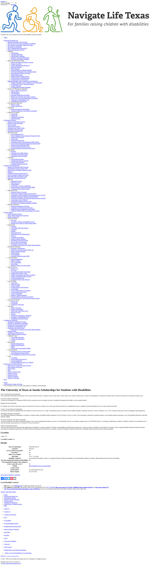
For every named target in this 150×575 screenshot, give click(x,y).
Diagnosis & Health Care (11, 496)
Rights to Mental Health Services (20, 76)
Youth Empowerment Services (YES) (21, 201)
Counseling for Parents (17, 237)
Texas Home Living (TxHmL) (19, 200)
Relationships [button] (11, 150)
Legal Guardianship (16, 293)
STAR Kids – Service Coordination (21, 186)
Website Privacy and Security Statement (15, 550)
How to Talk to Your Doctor (19, 90)
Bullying (13, 151)
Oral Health (14, 114)
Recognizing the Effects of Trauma (20, 73)
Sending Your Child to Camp (19, 273)
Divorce (13, 236)
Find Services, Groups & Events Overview (19, 365)
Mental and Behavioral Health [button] (16, 61)
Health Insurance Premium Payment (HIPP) (23, 187)
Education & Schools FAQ (15, 131)
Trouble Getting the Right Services (20, 147)
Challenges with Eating (17, 117)
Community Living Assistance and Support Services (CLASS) (28, 195)
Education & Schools (10, 498)
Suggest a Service (12, 373)
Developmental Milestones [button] (15, 103)
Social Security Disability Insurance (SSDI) (19, 170)
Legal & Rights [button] (12, 281)
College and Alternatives (18, 162)
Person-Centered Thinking (18, 239)
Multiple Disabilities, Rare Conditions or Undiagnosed (22, 81)
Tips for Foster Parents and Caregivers (18, 215)
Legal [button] (9, 356)
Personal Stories (12, 331)
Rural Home (14, 264)
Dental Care (14, 115)
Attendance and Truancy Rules (16, 128)
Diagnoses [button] (10, 51)
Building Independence (17, 343)
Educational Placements (17, 140)
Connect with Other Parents (8, 492)
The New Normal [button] (12, 218)
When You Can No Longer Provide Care (22, 250)
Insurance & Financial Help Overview (18, 167)
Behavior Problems (16, 67)
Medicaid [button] (10, 179)
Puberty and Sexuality (17, 309)
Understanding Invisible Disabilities (21, 87)
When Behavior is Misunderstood (20, 78)
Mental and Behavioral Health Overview (22, 62)
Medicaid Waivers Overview (19, 192)
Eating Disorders (15, 118)
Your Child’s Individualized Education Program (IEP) (25, 143)
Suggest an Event (12, 375)
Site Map (6, 535)
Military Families (15, 261)
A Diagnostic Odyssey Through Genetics (22, 84)
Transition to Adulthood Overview (17, 322)
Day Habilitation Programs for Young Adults (23, 354)
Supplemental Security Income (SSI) (18, 168)
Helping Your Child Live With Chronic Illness (23, 223)
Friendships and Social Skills (19, 156)
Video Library (11, 368)
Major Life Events (16, 307)
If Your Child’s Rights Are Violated (20, 290)
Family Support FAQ (13, 217)
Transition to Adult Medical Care (20, 100)
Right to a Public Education (15, 123)
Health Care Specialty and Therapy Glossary (23, 96)
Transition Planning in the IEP (19, 164)
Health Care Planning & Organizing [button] (17, 89)
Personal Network (16, 232)
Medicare (10, 172)
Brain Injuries (15, 53)
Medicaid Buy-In (15, 182)
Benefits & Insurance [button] (13, 204)
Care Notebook (15, 93)
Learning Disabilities (16, 54)
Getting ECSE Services (17, 137)
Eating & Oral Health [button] (13, 112)
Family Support (8, 501)
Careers (13, 340)
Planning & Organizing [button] (14, 247)
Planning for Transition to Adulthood (21, 315)
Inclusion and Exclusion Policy (12, 526)
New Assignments (16, 262)
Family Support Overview (15, 214)
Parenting (13, 226)
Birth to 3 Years (15, 104)
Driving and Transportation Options (21, 348)
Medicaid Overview (16, 181)
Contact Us (7, 511)
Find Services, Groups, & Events (13, 384)
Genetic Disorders (16, 86)
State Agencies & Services (15, 367)
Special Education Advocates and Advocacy (23, 148)
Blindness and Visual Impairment (20, 57)
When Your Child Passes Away (19, 311)
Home (6, 382)
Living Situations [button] (12, 257)
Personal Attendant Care (17, 278)
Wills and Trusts (15, 284)
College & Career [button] (12, 336)
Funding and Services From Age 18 (17, 173)
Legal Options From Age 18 (19, 292)
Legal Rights (14, 289)
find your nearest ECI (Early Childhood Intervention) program (74, 487)
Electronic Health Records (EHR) (20, 95)
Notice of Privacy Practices (11, 529)
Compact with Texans (10, 514)
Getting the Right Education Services (21, 276)
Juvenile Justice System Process (19, 79)
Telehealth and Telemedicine (19, 101)
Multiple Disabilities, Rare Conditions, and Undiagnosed (26, 82)
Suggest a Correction (13, 378)
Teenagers (14, 229)
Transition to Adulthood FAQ (16, 332)
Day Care (13, 270)
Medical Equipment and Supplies (20, 109)
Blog (9, 370)
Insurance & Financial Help (11, 499)
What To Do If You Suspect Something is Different (22, 43)
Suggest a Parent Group (14, 372)
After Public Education (17, 159)
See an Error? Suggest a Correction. (10, 475)
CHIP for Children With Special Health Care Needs (25, 211)
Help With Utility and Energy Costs (17, 176)
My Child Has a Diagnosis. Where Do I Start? (20, 45)
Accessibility (7, 520)
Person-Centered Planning (18, 251)
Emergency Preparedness (18, 248)
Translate (13, 4)
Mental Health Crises (17, 75)
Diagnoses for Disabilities (15, 46)
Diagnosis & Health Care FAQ (16, 50)
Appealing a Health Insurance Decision (22, 207)
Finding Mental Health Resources (20, 65)
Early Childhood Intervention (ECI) (17, 48)
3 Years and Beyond (16, 106)
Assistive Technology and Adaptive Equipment (24, 111)
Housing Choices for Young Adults (20, 265)
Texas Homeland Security (11, 523)
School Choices (12, 125)
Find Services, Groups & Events (13, 504)
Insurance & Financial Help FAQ (17, 178)
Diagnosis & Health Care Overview (17, 42)
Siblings (13, 231)
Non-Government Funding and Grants (18, 175)
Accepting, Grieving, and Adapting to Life (22, 222)
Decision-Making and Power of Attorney (22, 297)
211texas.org (18, 486)
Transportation (15, 184)
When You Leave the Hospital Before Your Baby (24, 98)
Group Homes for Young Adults (20, 353)
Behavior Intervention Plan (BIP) (20, 145)
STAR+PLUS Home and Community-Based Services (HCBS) (28, 198)
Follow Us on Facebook (18, 553)
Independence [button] (11, 342)
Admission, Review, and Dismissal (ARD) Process (25, 142)
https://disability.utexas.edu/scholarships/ (40, 466)
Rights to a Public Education (19, 295)
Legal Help (14, 282)
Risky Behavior (15, 68)
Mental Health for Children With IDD (21, 70)
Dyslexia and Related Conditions (20, 59)
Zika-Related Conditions (18, 56)
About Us (7, 508)
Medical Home (15, 92)
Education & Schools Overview (16, 122)
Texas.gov (7, 544)
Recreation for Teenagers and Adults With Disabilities (25, 245)
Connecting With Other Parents (19, 228)
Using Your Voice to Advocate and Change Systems (25, 298)
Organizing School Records (15, 129)
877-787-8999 (51, 487)
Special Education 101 (17, 134)
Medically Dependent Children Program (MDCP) (24, 197)
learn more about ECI (102, 487)
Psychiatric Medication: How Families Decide (23, 71)
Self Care (13, 220)
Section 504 (14, 139)
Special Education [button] (13, 132)
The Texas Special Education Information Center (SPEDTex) (22, 489)
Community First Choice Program (20, 189)
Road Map (7, 532)
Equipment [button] (11, 107)
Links (5, 538)
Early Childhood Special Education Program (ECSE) (25, 136)
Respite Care (14, 268)
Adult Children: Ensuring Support (17, 334)
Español (3, 1)
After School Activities (14, 126)
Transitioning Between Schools (19, 161)
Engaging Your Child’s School (19, 153)
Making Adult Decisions (17, 345)
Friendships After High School (19, 154)
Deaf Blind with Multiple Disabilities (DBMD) (24, 203)
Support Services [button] (12, 267)
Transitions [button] (11, 157)
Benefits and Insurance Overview (20, 206)
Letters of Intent (15, 286)
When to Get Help (16, 64)
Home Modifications (16, 259)
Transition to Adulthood (10, 502)
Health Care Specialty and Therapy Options (23, 275)
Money (13, 347)
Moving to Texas (15, 312)
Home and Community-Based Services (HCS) (23, 193)
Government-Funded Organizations (21, 272)
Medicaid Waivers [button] (13, 190)
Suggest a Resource (13, 376)
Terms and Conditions (10, 541)
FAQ (5, 517)
